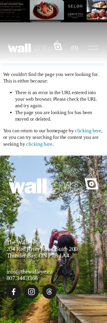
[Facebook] (14, 292)
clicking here (88, 130)
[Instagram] (31, 292)
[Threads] (49, 292)
